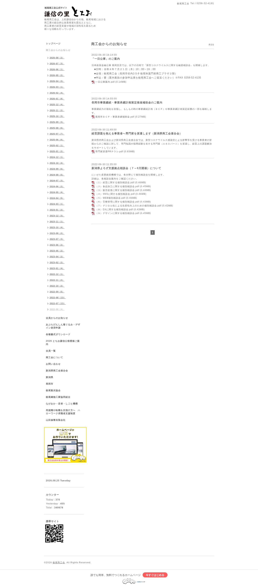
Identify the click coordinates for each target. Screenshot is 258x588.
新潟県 (49, 377)
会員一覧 (51, 350)
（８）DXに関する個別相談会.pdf (114, 209)
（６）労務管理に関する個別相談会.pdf (117, 201)
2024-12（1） (57, 157)
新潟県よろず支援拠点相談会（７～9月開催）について (126, 168)
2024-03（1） (57, 204)
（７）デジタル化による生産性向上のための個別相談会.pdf (128, 205)
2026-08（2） (57, 58)
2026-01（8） (57, 99)
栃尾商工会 (59, 562)
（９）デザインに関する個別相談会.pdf (117, 213)
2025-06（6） (57, 140)
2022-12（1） (57, 274)
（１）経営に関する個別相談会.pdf (114, 182)
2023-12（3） (57, 216)
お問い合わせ (53, 364)
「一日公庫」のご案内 (106, 58)
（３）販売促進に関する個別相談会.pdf (117, 190)
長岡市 (49, 384)
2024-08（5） (57, 175)
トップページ (53, 43)
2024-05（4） (57, 192)
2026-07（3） (57, 63)
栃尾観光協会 (53, 390)
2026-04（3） (57, 81)
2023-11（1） (57, 221)
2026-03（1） (57, 87)
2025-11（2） (57, 110)
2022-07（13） (58, 303)
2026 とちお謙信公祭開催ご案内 (63, 343)
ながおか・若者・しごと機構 (62, 403)
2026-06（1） (57, 69)
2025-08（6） (57, 128)
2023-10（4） (57, 227)
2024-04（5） (57, 198)
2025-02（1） (57, 145)
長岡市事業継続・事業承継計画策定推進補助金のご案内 (127, 102)
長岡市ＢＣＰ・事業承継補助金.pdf (114, 116)
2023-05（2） (57, 251)
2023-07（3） (57, 239)
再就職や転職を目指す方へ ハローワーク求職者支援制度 (63, 412)
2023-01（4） (57, 268)
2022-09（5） (57, 292)
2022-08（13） (58, 297)
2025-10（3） (57, 116)
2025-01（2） (57, 151)
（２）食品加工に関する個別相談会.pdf (117, 186)
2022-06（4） (57, 309)
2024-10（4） (57, 163)
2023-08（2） (57, 233)
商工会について (54, 357)
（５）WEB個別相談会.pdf (110, 198)
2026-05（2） (57, 75)
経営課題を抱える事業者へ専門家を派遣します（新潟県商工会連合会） (137, 133)
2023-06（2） (57, 245)
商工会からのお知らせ (58, 50)
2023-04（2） (57, 257)
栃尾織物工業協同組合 (58, 397)
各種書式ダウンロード (58, 334)
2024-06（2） (57, 186)
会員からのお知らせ (57, 318)
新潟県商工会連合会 (57, 370)
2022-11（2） (57, 280)
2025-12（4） (57, 104)
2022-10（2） (57, 286)
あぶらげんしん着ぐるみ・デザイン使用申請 (63, 326)
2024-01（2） (57, 210)
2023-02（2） (57, 262)
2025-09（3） (57, 122)
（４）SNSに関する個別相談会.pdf (115, 194)
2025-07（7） (57, 134)
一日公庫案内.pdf (105, 82)
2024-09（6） (57, 169)
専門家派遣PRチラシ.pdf (109, 151)
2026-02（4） (57, 93)
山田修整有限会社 (56, 420)
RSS (211, 44)
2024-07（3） (57, 180)
